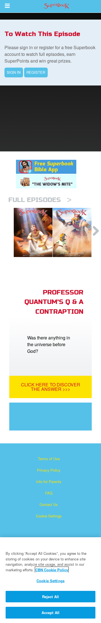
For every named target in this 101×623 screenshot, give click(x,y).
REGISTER (35, 72)
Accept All (50, 612)
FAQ (48, 493)
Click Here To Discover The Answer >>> (50, 386)
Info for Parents (48, 481)
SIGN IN (13, 72)
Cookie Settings (49, 516)
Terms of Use (49, 458)
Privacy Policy (49, 470)
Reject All (50, 596)
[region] (50, 580)
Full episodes (40, 200)
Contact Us (49, 504)
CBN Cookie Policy (51, 569)
